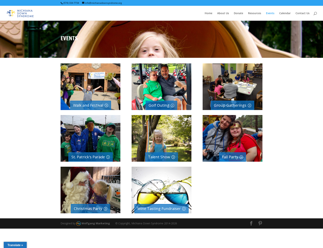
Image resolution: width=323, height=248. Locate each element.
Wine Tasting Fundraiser (159, 208)
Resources (254, 13)
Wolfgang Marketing (95, 223)
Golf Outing (159, 105)
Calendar (285, 13)
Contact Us (303, 13)
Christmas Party (88, 208)
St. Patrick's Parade (88, 156)
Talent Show (159, 156)
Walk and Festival (88, 105)
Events (270, 13)
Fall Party (230, 156)
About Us (223, 13)
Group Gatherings (230, 105)
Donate (238, 13)
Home (208, 13)
